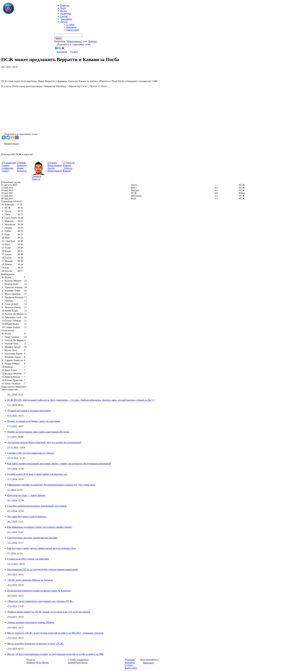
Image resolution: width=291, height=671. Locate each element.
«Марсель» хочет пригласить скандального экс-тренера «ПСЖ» (40, 601)
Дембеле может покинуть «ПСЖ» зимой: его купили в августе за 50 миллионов (48, 611)
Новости (31, 662)
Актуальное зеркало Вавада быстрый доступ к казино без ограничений (44, 442)
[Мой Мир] (17, 137)
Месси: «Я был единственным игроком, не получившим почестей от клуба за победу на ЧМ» (55, 654)
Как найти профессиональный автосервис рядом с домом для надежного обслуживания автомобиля (59, 463)
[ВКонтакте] (56, 48)
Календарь (65, 13)
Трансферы (66, 19)
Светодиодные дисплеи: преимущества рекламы (32, 537)
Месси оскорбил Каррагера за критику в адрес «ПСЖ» (35, 643)
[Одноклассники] (12, 137)
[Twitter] (59, 48)
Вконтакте (148, 662)
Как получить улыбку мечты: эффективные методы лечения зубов (41, 548)
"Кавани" (92, 41)
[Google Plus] (62, 48)
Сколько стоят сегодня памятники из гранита (30, 453)
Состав (64, 16)
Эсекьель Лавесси (36, 177)
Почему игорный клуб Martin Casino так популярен (33, 421)
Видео (63, 11)
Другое (64, 21)
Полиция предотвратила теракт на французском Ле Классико (39, 590)
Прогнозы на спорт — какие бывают (26, 495)
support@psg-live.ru (77, 662)
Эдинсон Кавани (67, 169)
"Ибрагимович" (74, 41)
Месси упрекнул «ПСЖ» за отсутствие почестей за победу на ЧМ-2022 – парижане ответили (55, 633)
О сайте (70, 24)
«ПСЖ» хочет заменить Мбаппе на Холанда (30, 580)
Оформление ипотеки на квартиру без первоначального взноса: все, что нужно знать (51, 484)
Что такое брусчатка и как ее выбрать (26, 516)
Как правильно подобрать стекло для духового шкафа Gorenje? (39, 527)
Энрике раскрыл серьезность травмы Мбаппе (30, 622)
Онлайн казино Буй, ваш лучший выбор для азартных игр (37, 474)
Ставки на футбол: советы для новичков (28, 559)
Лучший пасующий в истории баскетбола (29, 410)
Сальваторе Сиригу (7, 169)
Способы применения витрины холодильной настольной (37, 506)
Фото (63, 8)
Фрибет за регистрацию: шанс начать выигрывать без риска (38, 431)
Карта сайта (72, 30)
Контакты (71, 27)
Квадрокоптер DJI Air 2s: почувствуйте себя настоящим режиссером (42, 569)
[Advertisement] (36, 72)
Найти (58, 38)
